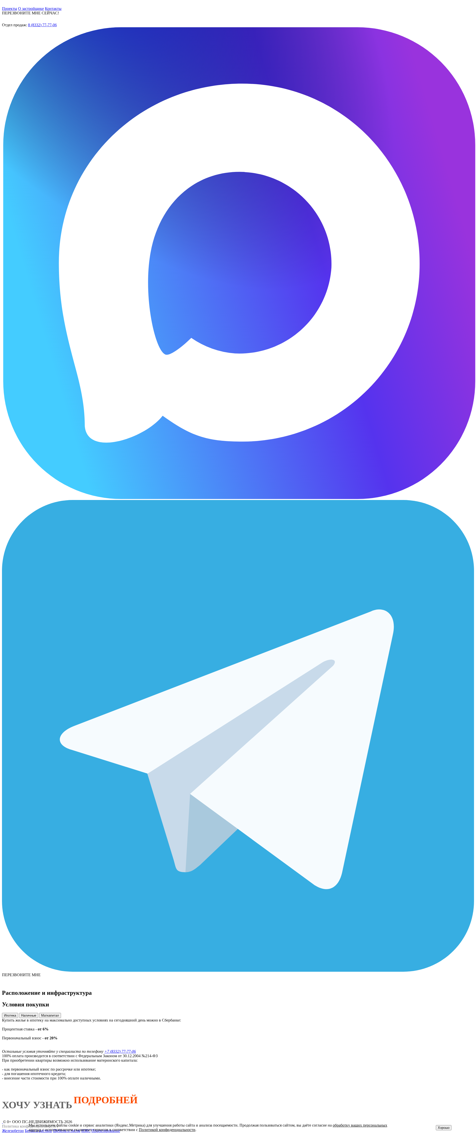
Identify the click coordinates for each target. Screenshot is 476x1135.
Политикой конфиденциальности (167, 1130)
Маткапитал (50, 1015)
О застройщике (31, 8)
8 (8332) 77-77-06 (42, 25)
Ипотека (10, 1015)
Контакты (53, 8)
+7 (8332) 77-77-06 (120, 1051)
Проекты (9, 8)
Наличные (28, 1015)
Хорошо (443, 1128)
